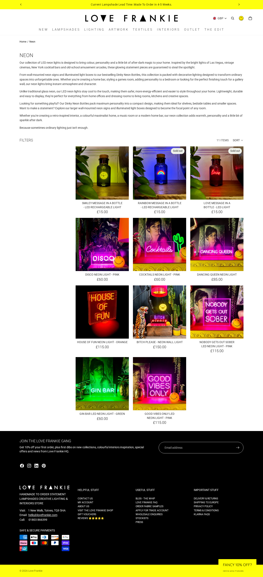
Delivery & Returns (206, 498)
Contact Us (85, 498)
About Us (83, 506)
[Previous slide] (20, 4)
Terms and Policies (233, 570)
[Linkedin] (36, 465)
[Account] (241, 18)
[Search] (232, 18)
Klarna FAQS (202, 514)
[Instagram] (29, 465)
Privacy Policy (203, 506)
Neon (32, 41)
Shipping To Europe (206, 502)
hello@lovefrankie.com (42, 515)
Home (23, 41)
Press (139, 522)
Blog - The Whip (145, 498)
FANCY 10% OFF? (237, 564)
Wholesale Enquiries (149, 514)
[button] (238, 140)
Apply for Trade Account (152, 510)
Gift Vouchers (87, 514)
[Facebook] (22, 465)
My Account (85, 502)
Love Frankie (35, 570)
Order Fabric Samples (149, 506)
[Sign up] (238, 448)
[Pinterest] (43, 465)
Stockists (142, 518)
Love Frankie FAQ (146, 502)
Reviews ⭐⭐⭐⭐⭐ (91, 518)
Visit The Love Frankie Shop (95, 510)
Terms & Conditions (206, 510)
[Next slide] (238, 4)
